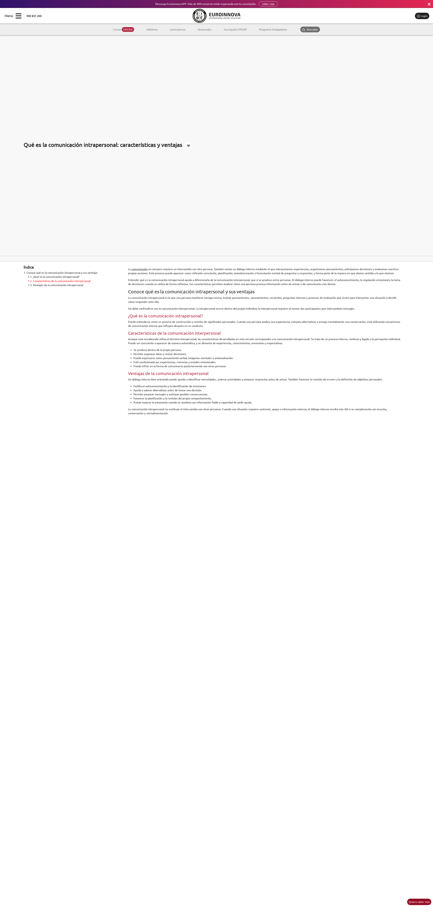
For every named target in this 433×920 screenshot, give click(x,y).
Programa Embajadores (273, 29)
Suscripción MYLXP (235, 29)
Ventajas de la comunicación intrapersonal (55, 284)
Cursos (123, 29)
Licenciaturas (178, 29)
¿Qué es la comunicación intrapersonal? (53, 276)
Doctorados (204, 29)
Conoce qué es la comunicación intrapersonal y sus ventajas (61, 272)
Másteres (152, 29)
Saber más (268, 3)
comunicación (139, 269)
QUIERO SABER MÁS (419, 901)
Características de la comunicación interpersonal (59, 280)
